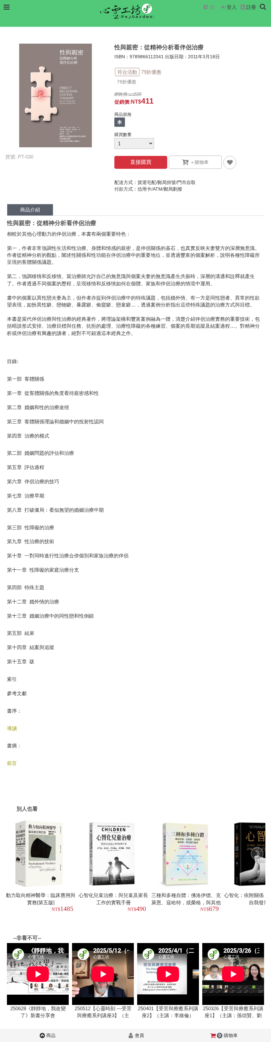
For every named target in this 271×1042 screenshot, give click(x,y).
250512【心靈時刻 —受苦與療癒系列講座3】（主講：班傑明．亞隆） (103, 1015)
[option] (41, 866)
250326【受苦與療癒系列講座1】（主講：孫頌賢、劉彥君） (233, 1015)
